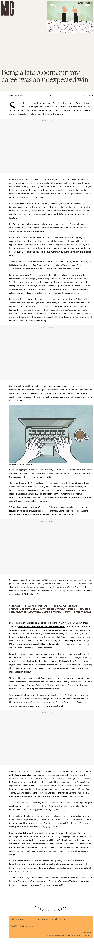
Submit (87, 932)
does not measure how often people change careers (41, 626)
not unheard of (44, 654)
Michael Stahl (17, 96)
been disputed (71, 641)
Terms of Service (78, 935)
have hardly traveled (23, 833)
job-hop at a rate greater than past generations (40, 644)
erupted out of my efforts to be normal (64, 494)
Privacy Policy (88, 935)
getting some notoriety (19, 775)
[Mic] (7, 8)
